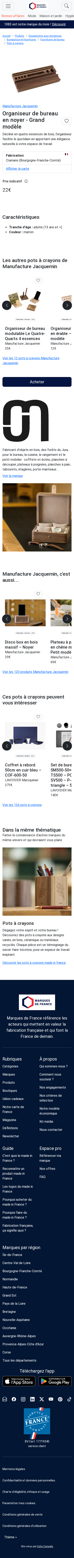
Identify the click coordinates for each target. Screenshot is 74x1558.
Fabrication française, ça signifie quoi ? (17, 1228)
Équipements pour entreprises (45, 36)
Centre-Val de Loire (16, 1263)
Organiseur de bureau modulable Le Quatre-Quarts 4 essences (25, 333)
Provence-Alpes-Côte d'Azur (23, 1344)
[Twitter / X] (41, 1400)
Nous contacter (50, 1130)
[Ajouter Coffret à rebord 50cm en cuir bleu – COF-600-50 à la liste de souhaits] (38, 717)
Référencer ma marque (50, 1158)
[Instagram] (23, 1400)
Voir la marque (12, 476)
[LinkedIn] (32, 1400)
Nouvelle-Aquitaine (16, 1320)
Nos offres (47, 1169)
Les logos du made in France (17, 1189)
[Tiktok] (69, 1400)
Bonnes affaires (13, 16)
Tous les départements (19, 1360)
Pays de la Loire (13, 1304)
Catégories (10, 1066)
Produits (19, 36)
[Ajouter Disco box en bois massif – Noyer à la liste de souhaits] (38, 594)
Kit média (46, 1122)
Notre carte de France (13, 1109)
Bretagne (9, 1312)
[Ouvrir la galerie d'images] (37, 75)
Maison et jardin (50, 16)
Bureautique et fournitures (21, 39)
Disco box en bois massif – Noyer (21, 645)
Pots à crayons (15, 43)
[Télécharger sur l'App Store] (18, 1381)
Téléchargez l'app (37, 1371)
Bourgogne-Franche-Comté (22, 1271)
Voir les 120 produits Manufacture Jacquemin (35, 672)
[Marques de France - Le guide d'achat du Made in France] (38, 6)
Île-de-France (12, 1255)
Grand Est (9, 1295)
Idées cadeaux (13, 1099)
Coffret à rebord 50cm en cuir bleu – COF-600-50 (23, 770)
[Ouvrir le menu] (8, 6)
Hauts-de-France (14, 1287)
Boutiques (9, 1091)
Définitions (10, 1128)
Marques (8, 1074)
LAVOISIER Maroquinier (21, 780)
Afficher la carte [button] (17, 169)
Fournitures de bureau (52, 39)
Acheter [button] (37, 381)
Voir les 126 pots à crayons (22, 805)
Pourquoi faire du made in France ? (14, 1215)
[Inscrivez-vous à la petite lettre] (4, 1400)
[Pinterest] (60, 1400)
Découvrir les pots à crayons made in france (34, 963)
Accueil (6, 36)
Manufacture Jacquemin (20, 106)
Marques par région (21, 1247)
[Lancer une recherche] (66, 6)
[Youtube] (51, 1400)
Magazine (9, 1120)
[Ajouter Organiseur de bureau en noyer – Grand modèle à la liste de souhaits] (67, 121)
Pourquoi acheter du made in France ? (17, 1202)
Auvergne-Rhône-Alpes (19, 1336)
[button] (37, 1503)
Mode (32, 16)
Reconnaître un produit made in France (13, 1173)
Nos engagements (52, 1087)
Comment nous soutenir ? (50, 1077)
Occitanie (9, 1328)
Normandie (10, 1279)
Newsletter (10, 1136)
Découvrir (59, 24)
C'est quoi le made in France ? (17, 1158)
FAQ (42, 1177)
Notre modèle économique (49, 1111)
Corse (6, 1352)
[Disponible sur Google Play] (55, 1381)
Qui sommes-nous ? (53, 1066)
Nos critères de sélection (50, 1098)
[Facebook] (14, 1400)
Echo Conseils (45, 1546)
